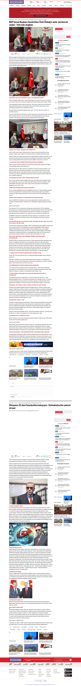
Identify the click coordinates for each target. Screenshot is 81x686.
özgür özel (41, 354)
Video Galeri (48, 671)
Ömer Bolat (24, 629)
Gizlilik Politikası (36, 684)
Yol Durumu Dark (12, 671)
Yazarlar (56, 5)
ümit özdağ (46, 354)
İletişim (31, 684)
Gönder (12, 396)
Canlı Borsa (30, 669)
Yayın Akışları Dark (22, 671)
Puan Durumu (40, 664)
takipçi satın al (21, 676)
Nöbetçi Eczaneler (22, 672)
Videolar (50, 5)
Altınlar (39, 669)
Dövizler (40, 671)
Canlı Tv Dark (21, 669)
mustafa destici (34, 354)
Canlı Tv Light (11, 672)
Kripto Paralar (68, 664)
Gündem (23, 5)
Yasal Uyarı (53, 684)
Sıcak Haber (48, 676)
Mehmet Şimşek (12, 629)
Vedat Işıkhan (39, 629)
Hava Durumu (32, 664)
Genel (16, 19)
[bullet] (25, 396)
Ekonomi (29, 5)
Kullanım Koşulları (48, 684)
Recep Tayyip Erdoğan (31, 629)
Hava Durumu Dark (12, 669)
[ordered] (23, 396)
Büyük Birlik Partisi (13, 354)
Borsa (10, 664)
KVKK (43, 684)
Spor (34, 5)
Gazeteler (62, 5)
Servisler (18, 5)
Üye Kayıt (55, 671)
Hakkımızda (28, 684)
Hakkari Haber (11, 19)
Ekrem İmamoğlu (21, 354)
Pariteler (54, 664)
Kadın (38, 5)
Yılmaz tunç (45, 629)
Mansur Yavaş (28, 354)
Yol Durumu (60, 664)
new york (18, 629)
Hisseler (47, 664)
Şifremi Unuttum (57, 672)
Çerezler (40, 684)
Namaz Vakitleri (17, 664)
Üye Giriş (55, 669)
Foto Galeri (44, 5)
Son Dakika (11, 5)
